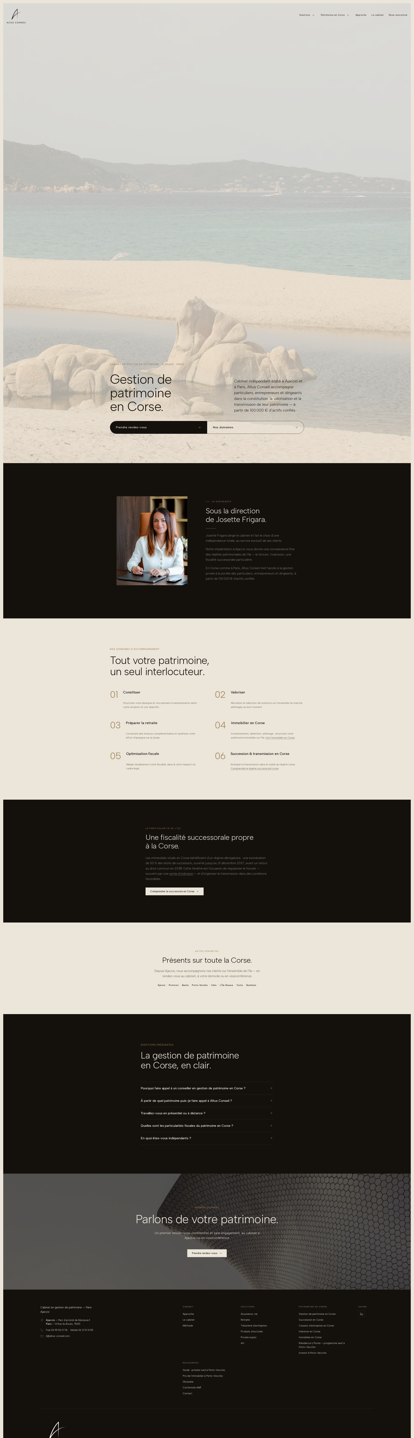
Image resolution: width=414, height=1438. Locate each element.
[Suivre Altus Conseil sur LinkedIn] (361, 1314)
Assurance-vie (249, 1314)
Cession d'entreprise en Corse (316, 1325)
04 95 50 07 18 (59, 1330)
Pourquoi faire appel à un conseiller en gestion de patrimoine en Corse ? (193, 1088)
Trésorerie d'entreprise (254, 1325)
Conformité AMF (192, 1387)
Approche (360, 15)
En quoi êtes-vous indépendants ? (166, 1138)
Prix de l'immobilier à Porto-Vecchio (203, 1375)
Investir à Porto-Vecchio (313, 1352)
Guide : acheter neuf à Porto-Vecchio (204, 1370)
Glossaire (188, 1381)
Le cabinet (378, 15)
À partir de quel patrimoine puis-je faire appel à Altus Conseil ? (186, 1101)
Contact (187, 1393)
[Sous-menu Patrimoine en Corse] (348, 15)
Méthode (188, 1325)
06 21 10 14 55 (85, 1330)
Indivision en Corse (309, 1331)
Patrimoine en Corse (333, 15)
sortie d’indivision (181, 874)
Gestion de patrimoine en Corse (317, 1314)
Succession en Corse (311, 1319)
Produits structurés (252, 1331)
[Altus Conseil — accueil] (16, 15)
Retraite (245, 1319)
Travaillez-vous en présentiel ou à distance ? (173, 1113)
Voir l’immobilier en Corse (279, 737)
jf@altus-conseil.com (58, 1336)
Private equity (248, 1337)
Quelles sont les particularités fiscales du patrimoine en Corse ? (187, 1126)
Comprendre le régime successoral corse (254, 768)
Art (242, 1343)
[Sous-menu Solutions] (313, 15)
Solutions (304, 15)
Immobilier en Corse (310, 1337)
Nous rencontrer (398, 15)
